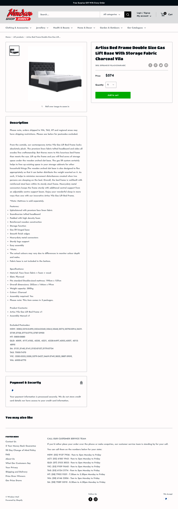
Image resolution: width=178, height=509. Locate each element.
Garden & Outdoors (109, 27)
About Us (10, 458)
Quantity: (99, 84)
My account (143, 16)
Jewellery (40, 27)
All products (18, 37)
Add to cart (113, 95)
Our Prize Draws (14, 480)
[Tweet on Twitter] (161, 65)
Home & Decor (84, 27)
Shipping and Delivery (16, 471)
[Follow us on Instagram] (96, 499)
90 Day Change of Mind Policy (21, 450)
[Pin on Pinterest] (156, 65)
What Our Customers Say (18, 463)
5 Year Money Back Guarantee (21, 445)
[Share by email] (166, 65)
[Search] (127, 14)
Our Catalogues (135, 27)
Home (8, 37)
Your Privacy (12, 467)
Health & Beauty (61, 27)
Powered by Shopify (14, 500)
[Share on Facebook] (150, 65)
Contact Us (11, 441)
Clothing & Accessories (17, 27)
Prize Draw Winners (15, 476)
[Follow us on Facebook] (90, 499)
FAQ (8, 454)
